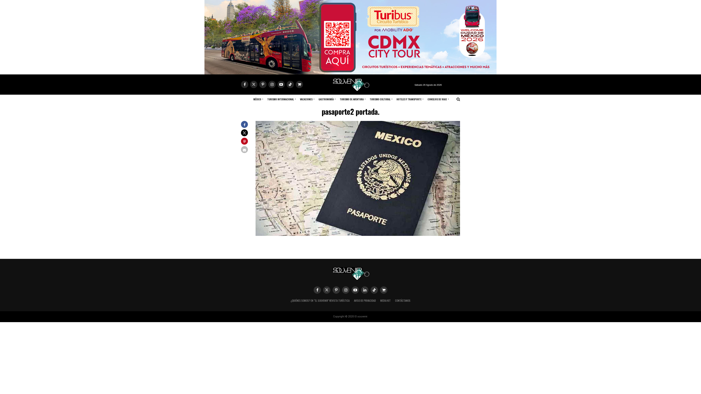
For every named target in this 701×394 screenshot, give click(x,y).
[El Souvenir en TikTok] (374, 290)
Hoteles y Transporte (409, 99)
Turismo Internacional (280, 99)
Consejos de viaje (437, 99)
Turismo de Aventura (352, 99)
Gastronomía (326, 99)
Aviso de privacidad (365, 300)
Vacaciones (306, 99)
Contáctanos (402, 300)
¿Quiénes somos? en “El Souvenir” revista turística (320, 300)
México (257, 99)
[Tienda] (383, 290)
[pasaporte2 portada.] (358, 235)
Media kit (385, 300)
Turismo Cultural (380, 99)
